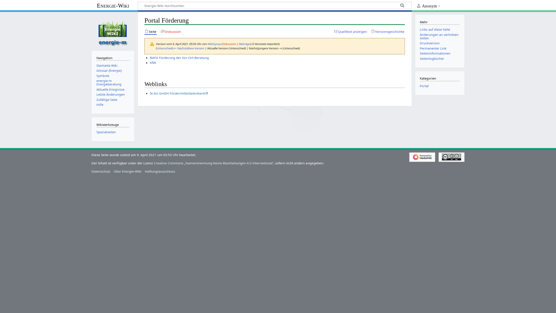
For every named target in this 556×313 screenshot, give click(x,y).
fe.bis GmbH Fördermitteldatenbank (177, 93)
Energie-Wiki (113, 5)
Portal (424, 86)
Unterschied (164, 48)
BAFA (154, 57)
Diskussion (229, 44)
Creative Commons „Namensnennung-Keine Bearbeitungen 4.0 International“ (213, 163)
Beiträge (244, 44)
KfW (153, 62)
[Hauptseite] (112, 30)
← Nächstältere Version (189, 48)
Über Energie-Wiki (127, 171)
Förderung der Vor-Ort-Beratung (184, 57)
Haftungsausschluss (160, 171)
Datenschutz (100, 171)
